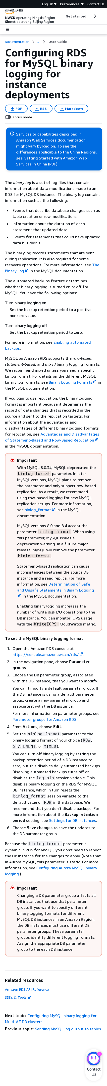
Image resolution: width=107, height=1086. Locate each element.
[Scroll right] (95, 16)
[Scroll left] (62, 16)
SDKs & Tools (16, 997)
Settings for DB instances (72, 820)
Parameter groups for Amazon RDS (44, 719)
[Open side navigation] (7, 29)
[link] (58, 41)
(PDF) (52, 163)
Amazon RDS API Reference (27, 989)
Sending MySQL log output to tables (68, 1028)
